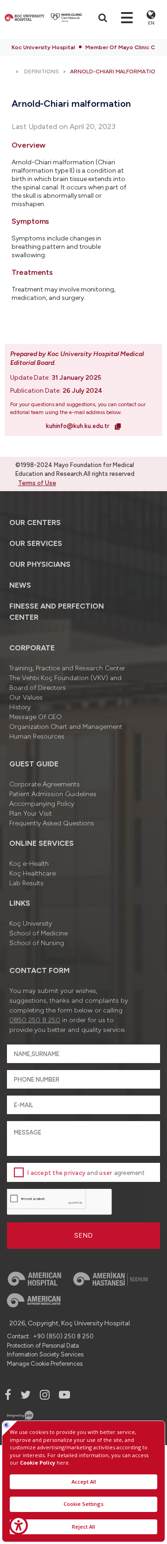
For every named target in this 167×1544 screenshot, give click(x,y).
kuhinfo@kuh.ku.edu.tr (78, 425)
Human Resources (36, 736)
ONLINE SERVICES (41, 843)
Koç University (30, 924)
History (20, 707)
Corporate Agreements (44, 784)
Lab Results (26, 883)
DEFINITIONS (41, 71)
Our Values (26, 697)
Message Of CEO (35, 717)
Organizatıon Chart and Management (65, 727)
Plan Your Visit (30, 813)
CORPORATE (32, 647)
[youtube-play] (64, 1394)
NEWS (20, 585)
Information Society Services (45, 1354)
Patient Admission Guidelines (52, 794)
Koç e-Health (29, 864)
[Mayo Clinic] (67, 17)
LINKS (19, 903)
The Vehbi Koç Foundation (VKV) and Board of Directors (65, 683)
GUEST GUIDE (33, 763)
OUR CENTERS (35, 522)
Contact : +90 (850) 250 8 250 (50, 1336)
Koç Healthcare (32, 873)
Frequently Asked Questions (51, 823)
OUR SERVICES (35, 543)
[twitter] (25, 1394)
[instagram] (45, 1394)
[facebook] (8, 1394)
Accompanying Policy (41, 804)
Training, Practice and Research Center (67, 668)
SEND (83, 1235)
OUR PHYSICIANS (40, 564)
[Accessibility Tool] (18, 1525)
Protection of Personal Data (43, 1345)
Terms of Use (37, 483)
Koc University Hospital (43, 47)
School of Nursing (36, 943)
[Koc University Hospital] (24, 17)
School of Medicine (38, 933)
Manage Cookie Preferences (45, 1363)
